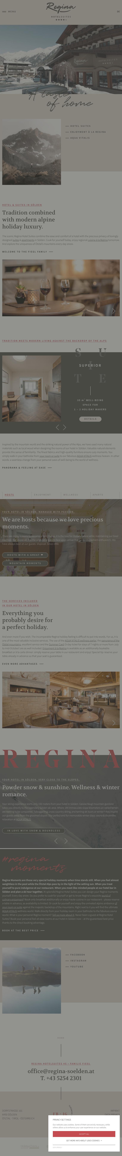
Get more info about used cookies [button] (83, 1140)
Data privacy (57, 1147)
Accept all (84, 1134)
